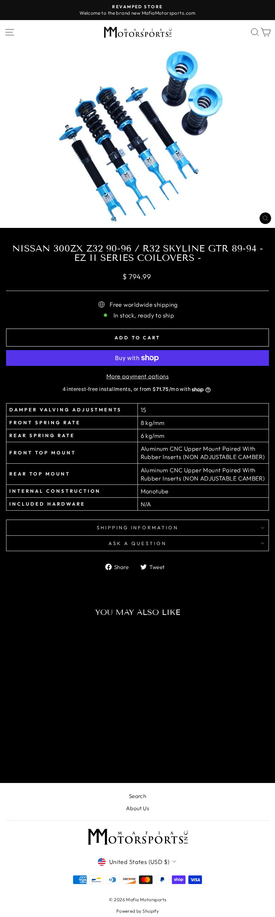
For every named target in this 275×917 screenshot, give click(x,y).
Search (137, 796)
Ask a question (137, 543)
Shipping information (138, 527)
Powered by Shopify (137, 911)
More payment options (137, 376)
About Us (137, 808)
